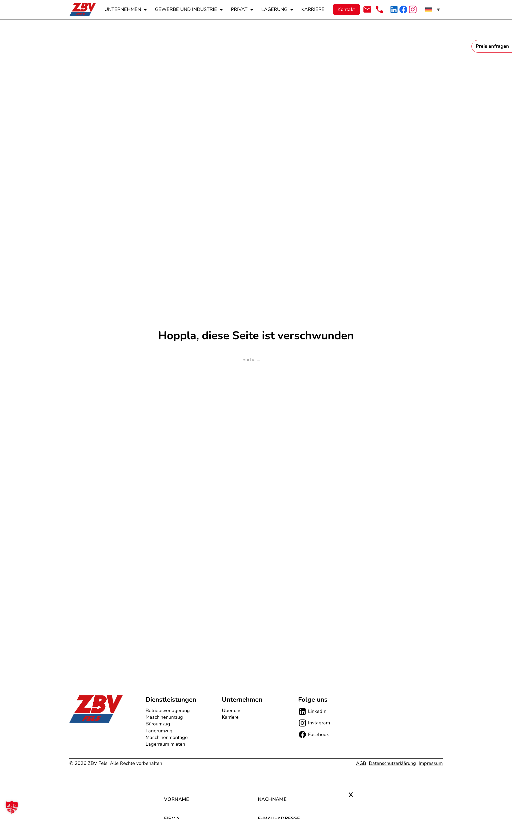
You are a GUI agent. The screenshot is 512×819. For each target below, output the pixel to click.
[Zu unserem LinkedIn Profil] (394, 9)
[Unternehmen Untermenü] (145, 9)
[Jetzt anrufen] (379, 9)
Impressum (431, 763)
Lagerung (274, 9)
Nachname (272, 799)
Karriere (313, 9)
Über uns (232, 710)
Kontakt (346, 9)
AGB (361, 763)
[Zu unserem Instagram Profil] (412, 9)
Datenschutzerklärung (392, 763)
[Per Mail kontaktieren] (367, 9)
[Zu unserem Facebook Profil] (403, 9)
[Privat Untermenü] (251, 9)
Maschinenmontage (167, 737)
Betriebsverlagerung (168, 710)
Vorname (176, 799)
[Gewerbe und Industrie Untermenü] (221, 9)
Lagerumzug (159, 731)
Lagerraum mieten (165, 744)
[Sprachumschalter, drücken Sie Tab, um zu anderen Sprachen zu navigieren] (433, 9)
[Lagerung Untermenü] (291, 9)
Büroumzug (158, 724)
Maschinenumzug (164, 717)
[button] (11, 807)
